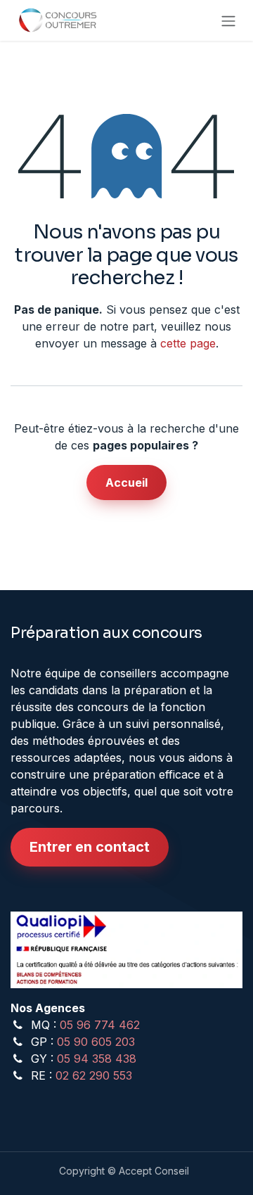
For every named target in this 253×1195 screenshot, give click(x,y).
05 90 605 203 (96, 1042)
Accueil (126, 482)
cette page (188, 343)
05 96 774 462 (100, 1025)
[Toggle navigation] (228, 20)
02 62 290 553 (94, 1075)
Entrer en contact (90, 846)
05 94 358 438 (96, 1059)
